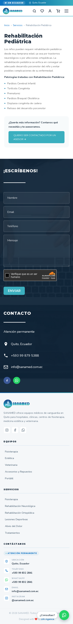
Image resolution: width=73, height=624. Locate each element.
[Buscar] (34, 11)
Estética (9, 458)
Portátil (9, 478)
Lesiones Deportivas (16, 519)
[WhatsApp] (16, 380)
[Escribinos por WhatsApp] (64, 615)
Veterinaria (11, 465)
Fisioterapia (11, 451)
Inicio (7, 25)
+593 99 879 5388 (25, 355)
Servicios (18, 25)
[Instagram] (7, 430)
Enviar (14, 291)
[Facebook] (7, 380)
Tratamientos (12, 533)
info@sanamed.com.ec (27, 367)
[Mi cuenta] (50, 11)
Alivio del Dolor (13, 526)
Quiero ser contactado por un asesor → (34, 137)
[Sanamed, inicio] (12, 11)
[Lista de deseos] (42, 11)
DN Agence (47, 619)
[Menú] (66, 11)
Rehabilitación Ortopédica (19, 513)
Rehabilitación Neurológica (20, 506)
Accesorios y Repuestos (18, 471)
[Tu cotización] (58, 11)
